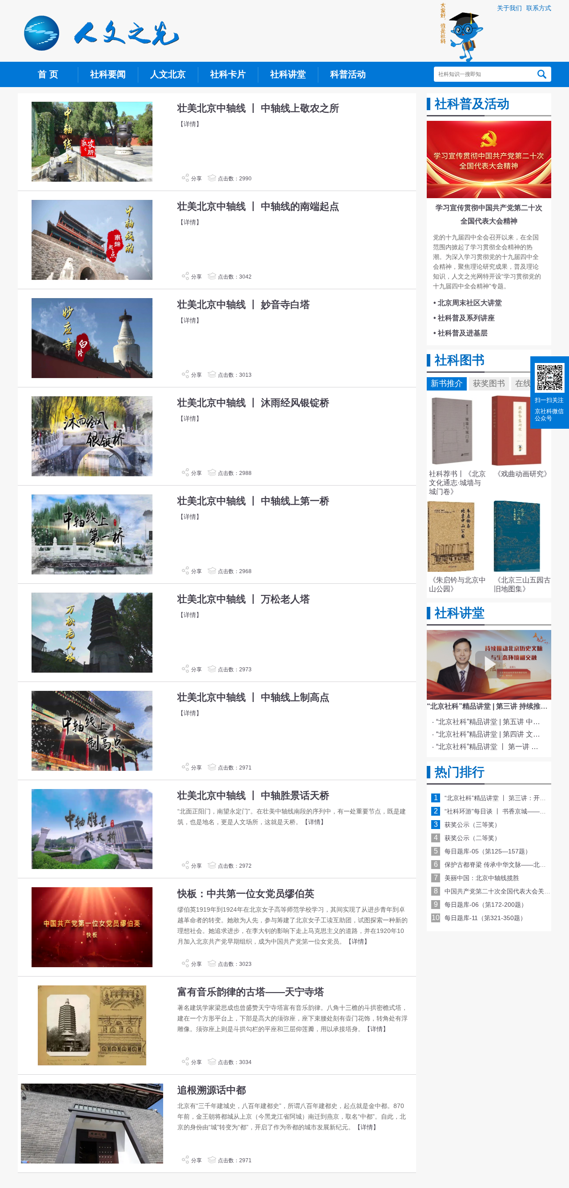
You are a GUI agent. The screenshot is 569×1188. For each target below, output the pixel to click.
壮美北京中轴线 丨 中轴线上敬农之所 (258, 108)
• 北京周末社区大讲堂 (467, 303)
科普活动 (348, 74)
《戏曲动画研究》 (522, 474)
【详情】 (189, 124)
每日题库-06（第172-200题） (486, 904)
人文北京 (168, 74)
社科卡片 (228, 74)
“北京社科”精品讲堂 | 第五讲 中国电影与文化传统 (490, 722)
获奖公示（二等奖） (473, 837)
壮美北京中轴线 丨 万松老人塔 (243, 599)
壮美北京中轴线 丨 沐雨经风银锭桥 (253, 402)
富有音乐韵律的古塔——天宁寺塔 (250, 991)
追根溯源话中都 (211, 1090)
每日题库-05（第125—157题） (488, 851)
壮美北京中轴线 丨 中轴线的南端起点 (258, 206)
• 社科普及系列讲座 (464, 318)
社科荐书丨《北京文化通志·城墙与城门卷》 (457, 482)
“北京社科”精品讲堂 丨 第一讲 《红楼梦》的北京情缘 (490, 746)
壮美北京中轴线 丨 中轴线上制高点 (253, 697)
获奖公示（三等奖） (473, 824)
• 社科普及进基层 (460, 333)
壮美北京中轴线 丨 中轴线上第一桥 (253, 500)
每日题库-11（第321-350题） (485, 917)
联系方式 (538, 8)
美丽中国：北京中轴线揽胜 (482, 877)
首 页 (48, 74)
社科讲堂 (288, 74)
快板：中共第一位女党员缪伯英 (245, 893)
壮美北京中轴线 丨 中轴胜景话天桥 (253, 795)
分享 (196, 178)
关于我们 (509, 8)
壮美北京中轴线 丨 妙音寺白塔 (243, 304)
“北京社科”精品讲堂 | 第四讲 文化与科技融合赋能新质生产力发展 (490, 734)
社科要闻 (108, 74)
